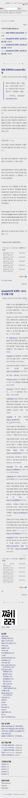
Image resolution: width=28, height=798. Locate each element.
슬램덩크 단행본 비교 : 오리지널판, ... (12, 736)
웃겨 (4, 705)
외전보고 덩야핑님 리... (8, 755)
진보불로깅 (6, 686)
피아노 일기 (7, 684)
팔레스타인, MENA (8, 643)
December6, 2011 (11, 98)
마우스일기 (6, 248)
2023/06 (4, 771)
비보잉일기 (6, 660)
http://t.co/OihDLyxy (20, 512)
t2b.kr (24, 555)
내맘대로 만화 (7, 638)
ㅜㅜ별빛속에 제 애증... (8, 750)
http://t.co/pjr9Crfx (12, 546)
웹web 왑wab (7, 693)
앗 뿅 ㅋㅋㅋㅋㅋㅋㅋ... (8, 753)
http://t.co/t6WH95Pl (13, 469)
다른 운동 (5, 697)
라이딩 (4, 646)
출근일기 (7, 674)
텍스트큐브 (15, 794)
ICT (3, 715)
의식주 (4, 651)
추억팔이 (5, 691)
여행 (4, 700)
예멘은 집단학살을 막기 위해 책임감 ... (12, 726)
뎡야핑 (23, 794)
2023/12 (4, 769)
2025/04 (4, 764)
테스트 (6, 280)
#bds (22, 546)
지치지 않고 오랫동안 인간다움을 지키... (13, 731)
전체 (4, 636)
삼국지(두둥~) (8, 667)
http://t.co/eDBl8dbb (13, 500)
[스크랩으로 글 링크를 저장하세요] (21, 277)
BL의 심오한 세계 (8, 665)
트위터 (10, 280)
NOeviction (13, 338)
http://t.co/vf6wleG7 (13, 371)
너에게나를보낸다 (9, 688)
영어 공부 (5, 707)
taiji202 (10, 356)
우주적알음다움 (7, 653)
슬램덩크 (5, 648)
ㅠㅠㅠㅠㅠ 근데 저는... (8, 748)
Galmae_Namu (12, 379)
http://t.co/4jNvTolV (12, 420)
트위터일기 (14, 248)
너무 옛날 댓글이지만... (8, 745)
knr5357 (10, 389)
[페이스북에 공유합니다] (25, 277)
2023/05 (4, 774)
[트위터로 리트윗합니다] (24, 277)
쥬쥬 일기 (7, 681)
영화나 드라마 (7, 641)
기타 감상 (5, 663)
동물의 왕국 (6, 712)
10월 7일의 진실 (6, 734)
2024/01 (4, 767)
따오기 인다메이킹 (8, 717)
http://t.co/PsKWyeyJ (13, 533)
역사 (3, 710)
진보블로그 (10, 794)
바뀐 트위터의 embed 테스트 (15, 33)
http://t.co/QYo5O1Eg (13, 453)
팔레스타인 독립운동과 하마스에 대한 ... (13, 729)
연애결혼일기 (8, 679)
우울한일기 (7, 672)
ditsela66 (11, 476)
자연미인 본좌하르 (8, 658)
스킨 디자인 (7, 695)
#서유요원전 (10, 399)
